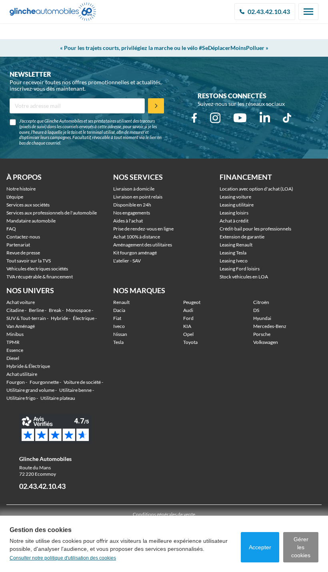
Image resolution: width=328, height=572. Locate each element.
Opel (188, 334)
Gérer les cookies (300, 547)
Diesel (12, 358)
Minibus (15, 334)
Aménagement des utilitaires (142, 245)
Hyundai (262, 318)
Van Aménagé (20, 326)
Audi (188, 310)
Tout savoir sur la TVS (28, 261)
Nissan (120, 334)
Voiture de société (82, 382)
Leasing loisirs (234, 213)
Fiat (117, 318)
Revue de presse (23, 253)
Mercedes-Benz (269, 326)
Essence (14, 350)
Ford (188, 318)
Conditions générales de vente (164, 514)
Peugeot (191, 302)
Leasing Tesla (233, 253)
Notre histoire (21, 189)
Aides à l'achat (128, 221)
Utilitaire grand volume (30, 390)
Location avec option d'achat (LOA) (256, 189)
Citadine (15, 310)
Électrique (83, 318)
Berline (36, 310)
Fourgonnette (44, 382)
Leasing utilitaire (237, 205)
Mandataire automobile (31, 221)
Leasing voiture (235, 197)
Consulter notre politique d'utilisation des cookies (63, 558)
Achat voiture (20, 302)
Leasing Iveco (234, 261)
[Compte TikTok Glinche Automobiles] (287, 118)
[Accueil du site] (53, 11)
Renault (121, 302)
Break (55, 310)
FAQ (11, 229)
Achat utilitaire (21, 374)
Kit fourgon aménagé (135, 253)
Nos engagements (131, 213)
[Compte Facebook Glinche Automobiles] (194, 118)
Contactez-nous (23, 237)
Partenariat (18, 245)
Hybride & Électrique (28, 366)
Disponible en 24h (132, 205)
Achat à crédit (234, 221)
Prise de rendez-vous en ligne (143, 229)
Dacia (119, 310)
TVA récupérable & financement (39, 277)
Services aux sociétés (28, 205)
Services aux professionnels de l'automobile (51, 213)
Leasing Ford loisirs (240, 269)
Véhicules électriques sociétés (37, 269)
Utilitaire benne (75, 390)
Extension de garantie (242, 237)
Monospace (78, 310)
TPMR (13, 342)
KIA (187, 326)
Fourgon (15, 382)
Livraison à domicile (133, 189)
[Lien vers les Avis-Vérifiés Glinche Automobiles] (63, 429)
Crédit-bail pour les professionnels (255, 229)
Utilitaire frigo (21, 398)
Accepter (260, 547)
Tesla (118, 342)
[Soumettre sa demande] (156, 105)
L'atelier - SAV (127, 261)
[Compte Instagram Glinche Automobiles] (215, 118)
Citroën (261, 302)
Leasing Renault (236, 245)
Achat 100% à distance (136, 237)
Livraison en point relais (137, 197)
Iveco (119, 326)
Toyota (190, 342)
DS (256, 310)
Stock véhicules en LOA (244, 277)
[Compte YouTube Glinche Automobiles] (240, 118)
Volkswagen (265, 342)
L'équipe (14, 197)
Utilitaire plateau (57, 398)
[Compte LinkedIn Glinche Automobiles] (265, 118)
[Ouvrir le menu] (308, 11)
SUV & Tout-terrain (26, 318)
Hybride (59, 318)
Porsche (261, 334)
